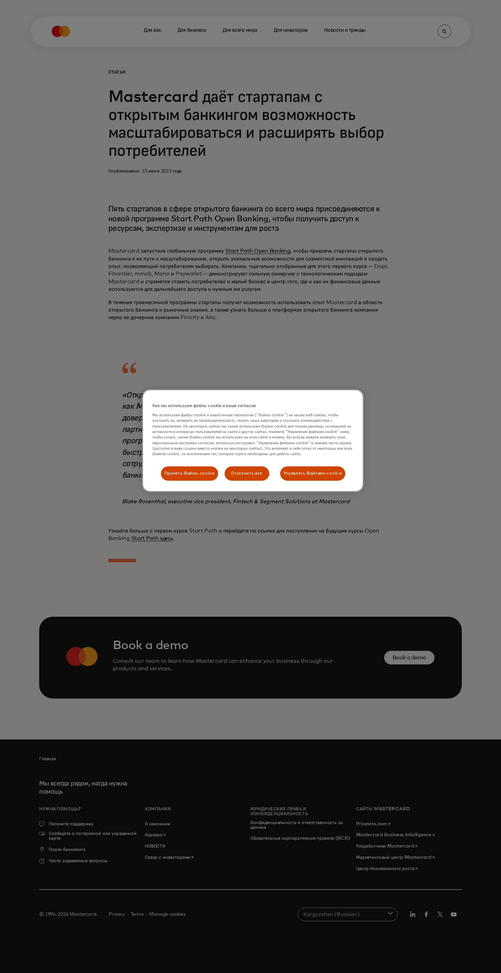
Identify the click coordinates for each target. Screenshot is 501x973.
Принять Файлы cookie (189, 473)
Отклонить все (246, 473)
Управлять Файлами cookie (313, 473)
